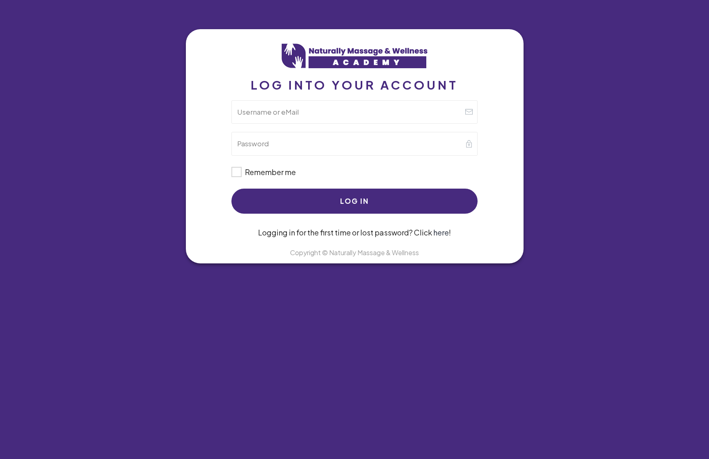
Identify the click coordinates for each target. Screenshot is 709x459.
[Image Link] (354, 56)
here (441, 232)
